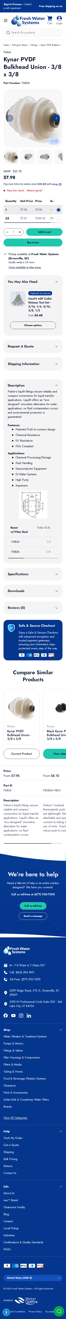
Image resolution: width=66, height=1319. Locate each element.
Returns (8, 1166)
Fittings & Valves (19, 45)
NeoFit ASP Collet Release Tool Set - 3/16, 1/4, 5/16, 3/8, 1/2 (40, 304)
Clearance (10, 1086)
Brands (8, 1107)
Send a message (33, 916)
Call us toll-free (33, 906)
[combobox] (33, 32)
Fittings (34, 45)
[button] (49, 20)
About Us (9, 1193)
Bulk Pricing (10, 1159)
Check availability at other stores (24, 267)
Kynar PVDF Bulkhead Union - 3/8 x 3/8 (19, 735)
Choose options (33, 325)
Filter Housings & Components (22, 1058)
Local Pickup (11, 1228)
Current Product (21, 754)
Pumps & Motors (13, 1043)
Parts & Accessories (16, 1093)
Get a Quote (11, 1145)
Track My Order (13, 1138)
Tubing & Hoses (13, 1072)
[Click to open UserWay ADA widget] (6, 1312)
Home (6, 45)
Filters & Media (12, 1065)
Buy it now (33, 242)
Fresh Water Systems (22, 1288)
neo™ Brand (11, 1200)
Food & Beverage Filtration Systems (25, 1079)
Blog (6, 1214)
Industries (9, 1235)
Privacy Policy (35, 1311)
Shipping (9, 1152)
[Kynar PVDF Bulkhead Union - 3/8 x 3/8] (21, 707)
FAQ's (7, 1249)
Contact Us (10, 1173)
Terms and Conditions (14, 1311)
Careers (8, 1221)
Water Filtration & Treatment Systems (25, 1036)
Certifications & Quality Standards (23, 1242)
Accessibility (51, 1311)
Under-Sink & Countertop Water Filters (26, 1100)
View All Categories (15, 1118)
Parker (7, 52)
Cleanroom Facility (14, 1207)
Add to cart (44, 232)
